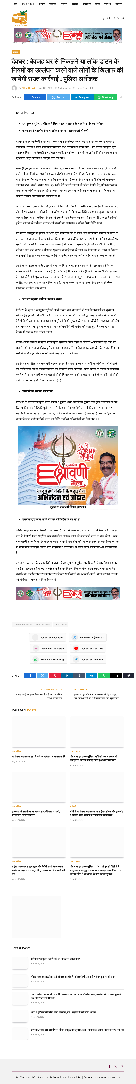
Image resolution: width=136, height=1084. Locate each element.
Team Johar (28, 88)
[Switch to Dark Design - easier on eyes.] (103, 18)
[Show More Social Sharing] (121, 97)
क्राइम (42, 3)
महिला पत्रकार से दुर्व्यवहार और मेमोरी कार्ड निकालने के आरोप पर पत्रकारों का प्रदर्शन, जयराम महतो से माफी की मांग (38, 870)
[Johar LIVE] (20, 18)
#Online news (43, 624)
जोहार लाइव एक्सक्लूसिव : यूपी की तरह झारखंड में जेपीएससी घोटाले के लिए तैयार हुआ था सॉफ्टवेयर (93, 758)
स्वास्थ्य (107, 3)
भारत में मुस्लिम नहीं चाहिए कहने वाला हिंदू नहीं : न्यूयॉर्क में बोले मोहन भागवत (63, 1012)
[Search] (109, 18)
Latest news (60, 624)
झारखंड (75, 3)
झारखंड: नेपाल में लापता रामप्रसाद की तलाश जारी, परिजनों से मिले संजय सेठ (36, 813)
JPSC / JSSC (28, 4)
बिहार (97, 3)
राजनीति (52, 3)
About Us (43, 1077)
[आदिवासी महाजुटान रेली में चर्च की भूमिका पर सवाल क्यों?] (39, 731)
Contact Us (114, 1077)
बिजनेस (64, 3)
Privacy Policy (75, 1077)
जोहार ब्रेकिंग (16, 751)
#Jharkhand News (22, 624)
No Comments (64, 88)
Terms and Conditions (95, 1077)
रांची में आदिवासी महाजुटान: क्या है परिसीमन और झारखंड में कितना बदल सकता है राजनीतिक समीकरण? (96, 813)
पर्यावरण (119, 3)
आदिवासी (87, 3)
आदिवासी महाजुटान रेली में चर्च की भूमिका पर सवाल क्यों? (38, 756)
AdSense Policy (58, 1077)
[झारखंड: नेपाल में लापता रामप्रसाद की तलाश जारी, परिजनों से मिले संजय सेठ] (39, 787)
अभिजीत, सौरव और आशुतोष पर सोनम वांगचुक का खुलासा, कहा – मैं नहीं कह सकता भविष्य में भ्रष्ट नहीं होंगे (77, 1029)
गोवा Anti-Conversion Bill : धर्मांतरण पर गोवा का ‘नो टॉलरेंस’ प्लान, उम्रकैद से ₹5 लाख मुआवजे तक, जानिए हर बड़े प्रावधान (76, 996)
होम (15, 3)
